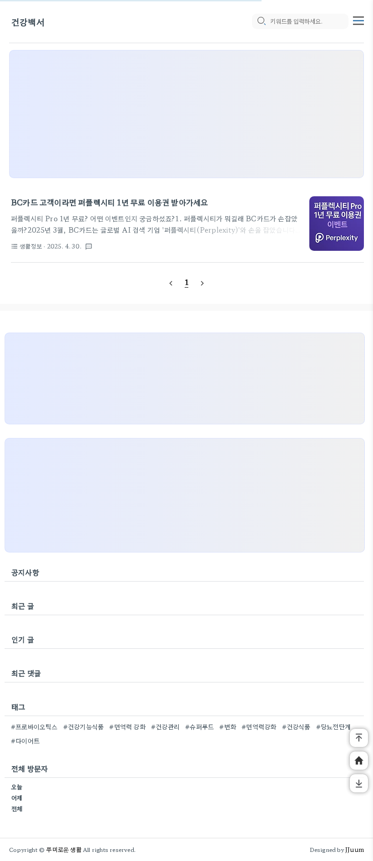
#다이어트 (25, 740)
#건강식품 (296, 726)
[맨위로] (358, 737)
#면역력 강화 (127, 726)
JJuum (354, 849)
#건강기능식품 (83, 726)
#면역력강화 (259, 726)
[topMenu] (358, 19)
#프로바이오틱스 (34, 726)
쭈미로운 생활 (63, 849)
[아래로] (358, 783)
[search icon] (261, 21)
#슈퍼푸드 (199, 726)
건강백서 (28, 21)
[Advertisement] (186, 114)
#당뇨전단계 (333, 726)
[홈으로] (358, 760)
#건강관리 (165, 726)
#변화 (227, 726)
